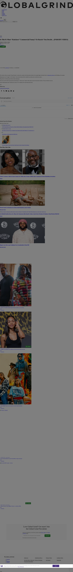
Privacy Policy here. (21, 566)
